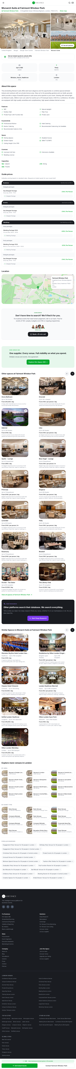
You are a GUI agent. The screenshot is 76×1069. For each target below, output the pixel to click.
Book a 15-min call (39, 334)
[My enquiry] (72, 2)
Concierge (42, 921)
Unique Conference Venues (9, 981)
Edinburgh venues (7, 1021)
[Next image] (26, 386)
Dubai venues (5, 1046)
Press (3, 961)
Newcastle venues (16, 1028)
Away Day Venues (6, 991)
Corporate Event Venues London (47, 997)
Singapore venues (6, 1052)
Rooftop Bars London (44, 988)
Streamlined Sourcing (8, 919)
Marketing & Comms (7, 944)
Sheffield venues (15, 1031)
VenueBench (5, 956)
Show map (63, 11)
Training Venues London (8, 994)
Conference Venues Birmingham (63, 1021)
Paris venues (5, 1042)
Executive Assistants (7, 941)
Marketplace (43, 919)
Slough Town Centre (26, 50)
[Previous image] (4, 386)
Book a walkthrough (7, 929)
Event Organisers (7, 939)
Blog (3, 954)
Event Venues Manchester (64, 1018)
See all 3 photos (68, 45)
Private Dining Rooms (7, 988)
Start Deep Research (39, 618)
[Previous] (67, 374)
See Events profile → (67, 202)
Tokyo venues (5, 1049)
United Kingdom (6, 50)
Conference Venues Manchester (47, 1018)
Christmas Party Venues (45, 981)
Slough (16, 50)
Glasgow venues (6, 1025)
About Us (4, 951)
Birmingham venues (28, 1018)
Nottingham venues (27, 1028)
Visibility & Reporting (7, 924)
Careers (4, 959)
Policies (4, 966)
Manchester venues (17, 1018)
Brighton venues (27, 1025)
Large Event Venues (44, 1004)
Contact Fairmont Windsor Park (56, 1066)
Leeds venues (25, 1021)
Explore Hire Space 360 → (38, 362)
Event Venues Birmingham (46, 1025)
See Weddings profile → (66, 222)
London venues (6, 1018)
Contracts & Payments (8, 921)
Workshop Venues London (46, 1007)
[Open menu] (3, 2)
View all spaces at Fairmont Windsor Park (16, 595)
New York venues (6, 1039)
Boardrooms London (44, 994)
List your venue (44, 929)
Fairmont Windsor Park (10, 11)
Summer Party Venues (7, 985)
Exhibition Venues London (9, 1004)
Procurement (5, 936)
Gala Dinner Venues (7, 1000)
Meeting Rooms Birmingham (62, 1025)
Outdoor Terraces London (8, 1010)
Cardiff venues (6, 1028)
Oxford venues (6, 1031)
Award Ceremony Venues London (47, 1000)
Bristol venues (17, 1021)
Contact (4, 964)
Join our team (43, 951)
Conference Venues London (9, 978)
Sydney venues (6, 1055)
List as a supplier (44, 931)
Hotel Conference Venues (45, 978)
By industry (5, 926)
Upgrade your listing (45, 956)
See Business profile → (67, 183)
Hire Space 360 (6, 916)
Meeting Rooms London (45, 991)
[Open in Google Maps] (38, 289)
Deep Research (44, 916)
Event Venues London (7, 997)
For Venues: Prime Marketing (48, 924)
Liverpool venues (16, 1025)
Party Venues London (44, 985)
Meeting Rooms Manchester (46, 1021)
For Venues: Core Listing (46, 926)
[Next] (72, 374)
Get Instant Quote (21, 1066)
